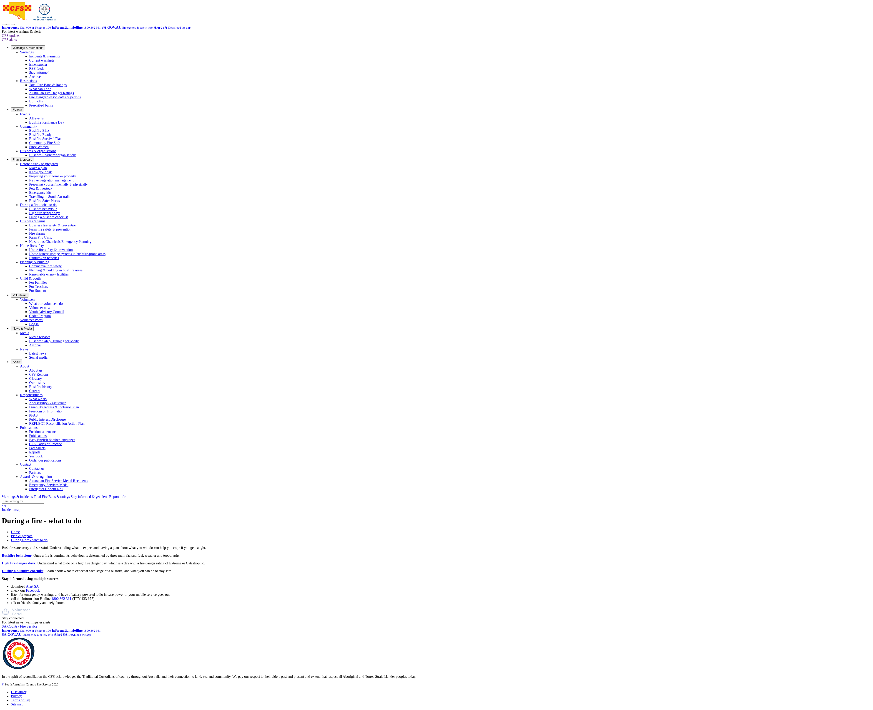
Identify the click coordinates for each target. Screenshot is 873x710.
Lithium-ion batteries (44, 258)
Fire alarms (37, 233)
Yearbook (36, 456)
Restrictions (28, 81)
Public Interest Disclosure (47, 419)
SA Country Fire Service (19, 626)
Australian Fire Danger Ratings (51, 93)
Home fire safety (32, 246)
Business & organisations (38, 151)
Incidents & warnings (44, 56)
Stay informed (39, 72)
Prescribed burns (41, 105)
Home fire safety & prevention (51, 250)
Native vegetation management (51, 180)
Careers (34, 391)
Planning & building (34, 262)
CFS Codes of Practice (45, 444)
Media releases (39, 337)
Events (17, 110)
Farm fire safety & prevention (50, 229)
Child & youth (30, 278)
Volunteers (20, 295)
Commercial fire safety (45, 266)
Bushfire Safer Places (44, 201)
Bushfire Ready (40, 135)
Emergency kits (40, 192)
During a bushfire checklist (48, 217)
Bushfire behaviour (43, 209)
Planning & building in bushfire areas (56, 270)
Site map (17, 704)
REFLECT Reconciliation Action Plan (57, 423)
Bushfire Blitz (39, 130)
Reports (34, 452)
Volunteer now (39, 308)
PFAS (33, 415)
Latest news (37, 353)
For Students (38, 291)
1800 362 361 (61, 599)
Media (24, 333)
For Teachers (38, 286)
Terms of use (20, 700)
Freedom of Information (46, 411)
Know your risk (40, 172)
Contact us (36, 468)
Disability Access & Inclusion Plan (54, 407)
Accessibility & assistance (47, 403)
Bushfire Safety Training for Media (54, 341)
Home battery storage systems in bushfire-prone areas (67, 254)
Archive (35, 77)
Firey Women (39, 147)
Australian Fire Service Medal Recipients (58, 481)
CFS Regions (38, 374)
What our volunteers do (46, 303)
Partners (35, 472)
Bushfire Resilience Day (46, 122)
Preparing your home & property (52, 176)
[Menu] (13, 24)
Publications (29, 427)
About (16, 362)
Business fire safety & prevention (53, 225)
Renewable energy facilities (49, 274)
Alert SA (32, 586)
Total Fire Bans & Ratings (48, 85)
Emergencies (38, 64)
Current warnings (41, 60)
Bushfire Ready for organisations (52, 155)
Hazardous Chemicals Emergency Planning (60, 241)
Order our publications (45, 460)
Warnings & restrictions (28, 48)
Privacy (16, 696)
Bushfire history (40, 387)
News (24, 349)
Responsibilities (31, 395)
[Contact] (3, 24)
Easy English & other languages (52, 440)
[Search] (8, 24)
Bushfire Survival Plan (45, 139)
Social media (38, 357)
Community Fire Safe (44, 143)
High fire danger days (44, 213)
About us (35, 370)
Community (28, 126)
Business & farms (32, 221)
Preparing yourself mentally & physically (58, 184)
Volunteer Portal (31, 320)
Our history (37, 383)
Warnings (27, 52)
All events (36, 118)
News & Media (22, 328)
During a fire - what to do (38, 205)
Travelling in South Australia (49, 197)
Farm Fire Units (40, 237)
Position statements (42, 432)
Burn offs (36, 101)
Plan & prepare (22, 159)
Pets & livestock (40, 188)
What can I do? (40, 89)
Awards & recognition (36, 477)
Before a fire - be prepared (39, 164)
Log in (34, 324)
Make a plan (38, 168)
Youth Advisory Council (46, 312)
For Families (38, 282)
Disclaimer (18, 692)
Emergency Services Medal (48, 485)
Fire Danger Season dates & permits (55, 97)
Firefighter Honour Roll (46, 489)
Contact (25, 464)
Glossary (35, 378)
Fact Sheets (37, 448)
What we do (38, 399)
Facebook (33, 590)
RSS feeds (36, 68)
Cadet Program (40, 316)
